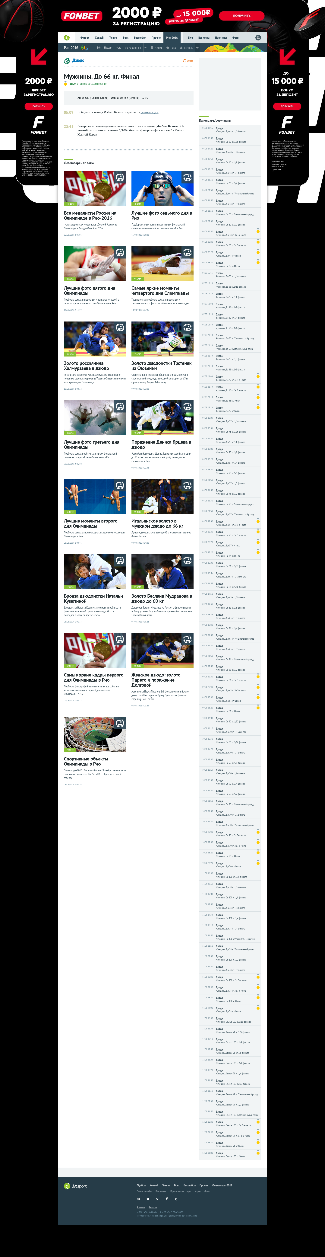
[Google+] (159, 1201)
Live (190, 38)
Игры (197, 1191)
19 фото (137, 512)
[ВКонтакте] (140, 1201)
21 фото (137, 587)
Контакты (141, 1207)
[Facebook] (169, 1201)
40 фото (137, 204)
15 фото (137, 354)
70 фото (70, 750)
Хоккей (99, 38)
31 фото (137, 279)
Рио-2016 (172, 38)
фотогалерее (150, 112)
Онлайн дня (135, 48)
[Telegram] (179, 1201)
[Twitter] (150, 1201)
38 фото (70, 433)
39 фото (70, 666)
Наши (173, 48)
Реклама (153, 1207)
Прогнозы (221, 38)
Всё (98, 47)
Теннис (113, 38)
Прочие (156, 38)
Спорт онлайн (144, 1191)
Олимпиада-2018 (222, 1185)
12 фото (137, 433)
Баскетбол (140, 38)
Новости (108, 47)
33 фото (70, 279)
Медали (158, 48)
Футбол (84, 38)
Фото (235, 38)
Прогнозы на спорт (180, 1191)
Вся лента (204, 38)
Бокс (125, 38)
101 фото (70, 204)
